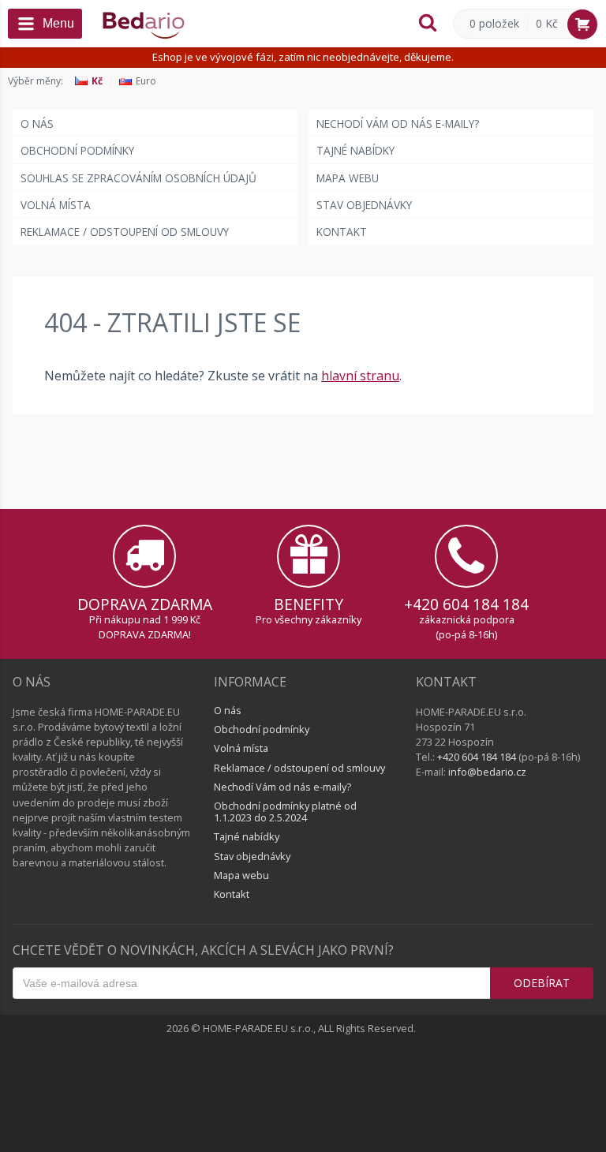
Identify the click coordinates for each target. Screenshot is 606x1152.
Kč (97, 81)
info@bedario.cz (487, 772)
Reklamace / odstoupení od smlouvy (125, 231)
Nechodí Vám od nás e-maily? (397, 123)
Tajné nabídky (355, 150)
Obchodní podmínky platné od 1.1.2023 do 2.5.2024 (285, 811)
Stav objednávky (364, 204)
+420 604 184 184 (466, 604)
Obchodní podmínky (77, 150)
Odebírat (542, 982)
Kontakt (341, 231)
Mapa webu (347, 177)
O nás (37, 123)
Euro (146, 81)
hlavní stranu (360, 375)
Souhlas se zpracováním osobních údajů (138, 177)
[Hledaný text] (427, 23)
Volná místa (56, 204)
